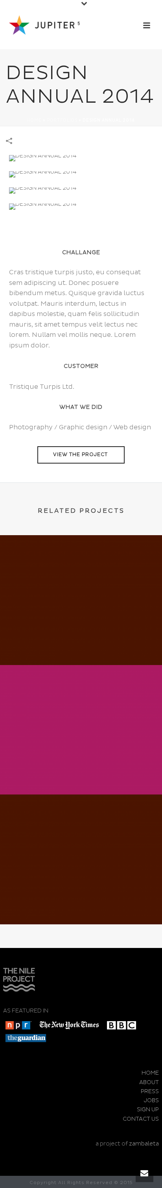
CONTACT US (141, 1119)
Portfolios (62, 120)
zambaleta (144, 1143)
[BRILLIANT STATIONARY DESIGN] (81, 827)
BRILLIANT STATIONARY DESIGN (81, 903)
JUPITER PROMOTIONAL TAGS (81, 644)
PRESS (150, 1091)
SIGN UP (148, 1109)
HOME (150, 1073)
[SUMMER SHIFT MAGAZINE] (81, 697)
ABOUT (149, 1082)
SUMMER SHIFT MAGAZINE (81, 773)
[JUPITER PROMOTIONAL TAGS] (81, 567)
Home (34, 120)
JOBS (151, 1100)
